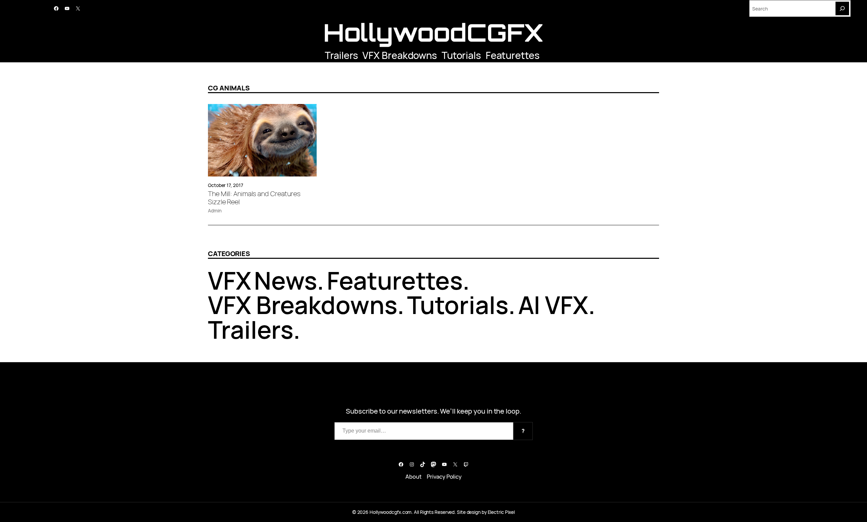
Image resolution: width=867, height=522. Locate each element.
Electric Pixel (501, 512)
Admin (214, 210)
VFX (229, 280)
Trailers (341, 55)
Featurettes (513, 55)
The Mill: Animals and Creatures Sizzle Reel (254, 198)
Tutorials (461, 55)
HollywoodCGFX (433, 32)
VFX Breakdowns (399, 55)
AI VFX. (556, 304)
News (285, 280)
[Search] (842, 8)
